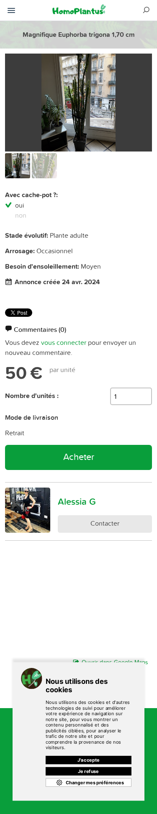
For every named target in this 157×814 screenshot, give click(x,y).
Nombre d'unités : (32, 396)
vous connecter (63, 342)
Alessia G (77, 501)
